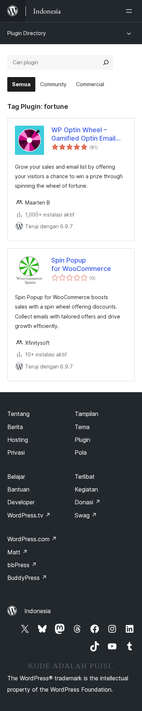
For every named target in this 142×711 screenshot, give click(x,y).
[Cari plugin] (106, 62)
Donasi (87, 502)
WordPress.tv (29, 515)
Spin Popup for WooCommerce (81, 264)
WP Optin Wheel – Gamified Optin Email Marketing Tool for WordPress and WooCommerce (83, 134)
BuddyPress (27, 577)
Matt (17, 552)
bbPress (22, 565)
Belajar (16, 476)
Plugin (82, 439)
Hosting (17, 439)
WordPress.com (32, 539)
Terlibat (85, 476)
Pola (81, 452)
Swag (86, 515)
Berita (15, 427)
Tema (82, 427)
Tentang (18, 413)
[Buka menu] (130, 11)
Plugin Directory (26, 33)
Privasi (16, 452)
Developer (21, 502)
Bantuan (18, 489)
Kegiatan (86, 489)
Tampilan (86, 413)
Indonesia (37, 611)
